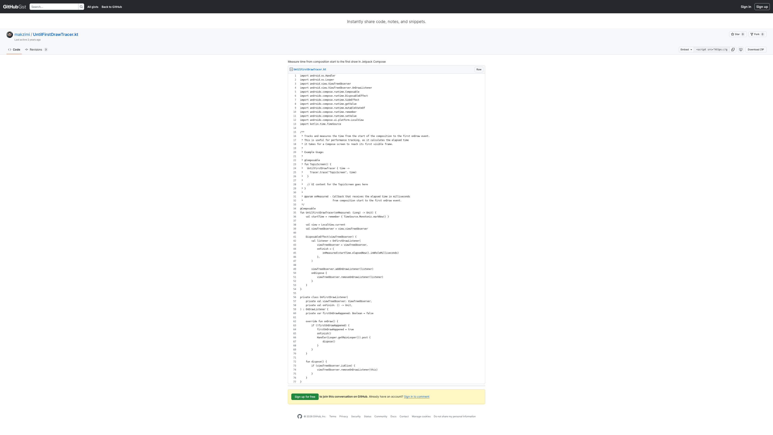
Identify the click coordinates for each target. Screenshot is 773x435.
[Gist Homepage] (14, 6)
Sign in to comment (416, 396)
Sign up (762, 7)
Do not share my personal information (455, 416)
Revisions (38, 49)
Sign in (746, 7)
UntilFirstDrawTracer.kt (55, 34)
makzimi (22, 34)
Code (16, 49)
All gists (92, 6)
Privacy (343, 416)
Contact (404, 416)
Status (367, 416)
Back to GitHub (112, 6)
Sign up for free (305, 396)
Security (356, 416)
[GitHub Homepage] (299, 416)
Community (380, 416)
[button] (733, 49)
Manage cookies (421, 416)
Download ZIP (756, 49)
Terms (332, 416)
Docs (393, 416)
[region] (386, 229)
